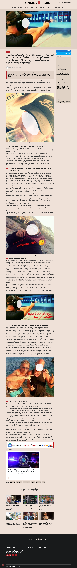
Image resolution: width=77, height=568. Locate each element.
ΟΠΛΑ (44, 482)
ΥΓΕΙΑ (63, 7)
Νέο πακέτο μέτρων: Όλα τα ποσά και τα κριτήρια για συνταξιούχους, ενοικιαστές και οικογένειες (13, 524)
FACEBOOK (12, 482)
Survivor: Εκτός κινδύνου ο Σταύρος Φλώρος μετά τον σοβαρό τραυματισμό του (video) (45, 507)
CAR (52, 7)
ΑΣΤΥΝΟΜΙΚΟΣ (26, 482)
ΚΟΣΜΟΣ (26, 7)
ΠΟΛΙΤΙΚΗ (20, 7)
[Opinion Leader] (38, 2)
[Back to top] (73, 564)
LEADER (47, 7)
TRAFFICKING (19, 482)
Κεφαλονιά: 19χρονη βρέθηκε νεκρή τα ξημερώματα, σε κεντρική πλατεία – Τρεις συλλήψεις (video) (46, 524)
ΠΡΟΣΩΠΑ (42, 7)
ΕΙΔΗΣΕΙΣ (14, 7)
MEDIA (32, 7)
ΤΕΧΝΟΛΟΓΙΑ (57, 7)
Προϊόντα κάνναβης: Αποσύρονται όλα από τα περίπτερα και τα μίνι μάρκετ (30, 507)
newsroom (11, 67)
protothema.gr (12, 80)
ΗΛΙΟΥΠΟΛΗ (38, 482)
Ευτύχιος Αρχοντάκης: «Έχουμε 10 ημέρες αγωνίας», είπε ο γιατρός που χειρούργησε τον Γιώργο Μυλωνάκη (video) (30, 524)
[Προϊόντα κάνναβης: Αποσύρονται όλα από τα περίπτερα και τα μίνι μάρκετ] (30, 499)
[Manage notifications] (3, 565)
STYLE (37, 7)
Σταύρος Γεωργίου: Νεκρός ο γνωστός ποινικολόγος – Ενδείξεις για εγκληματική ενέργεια (13, 507)
